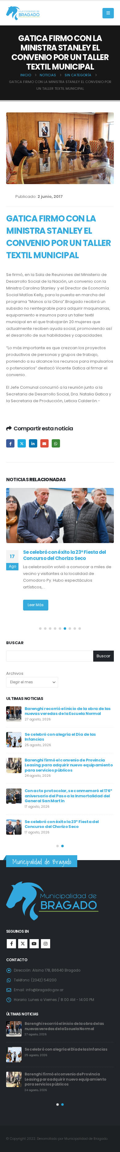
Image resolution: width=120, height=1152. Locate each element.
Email (44, 443)
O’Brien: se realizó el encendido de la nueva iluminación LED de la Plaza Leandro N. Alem (65, 558)
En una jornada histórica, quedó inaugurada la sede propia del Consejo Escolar (64, 791)
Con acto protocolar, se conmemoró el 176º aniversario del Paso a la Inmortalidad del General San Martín (65, 1028)
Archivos (14, 673)
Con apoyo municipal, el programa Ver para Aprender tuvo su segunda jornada (66, 762)
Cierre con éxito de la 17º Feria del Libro (64, 816)
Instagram (45, 943)
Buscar (15, 643)
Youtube (34, 943)
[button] (108, 13)
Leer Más (36, 611)
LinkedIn (33, 443)
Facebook (10, 443)
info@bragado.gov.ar (44, 990)
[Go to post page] (60, 515)
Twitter (22, 443)
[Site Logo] (23, 13)
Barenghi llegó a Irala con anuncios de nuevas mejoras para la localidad (63, 736)
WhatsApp (56, 443)
